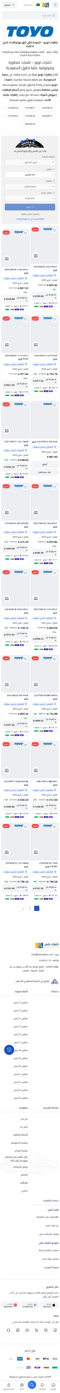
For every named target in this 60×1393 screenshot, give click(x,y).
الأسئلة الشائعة (20, 1135)
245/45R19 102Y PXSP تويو (45, 357)
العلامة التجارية (48, 156)
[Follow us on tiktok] (17, 1330)
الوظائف (24, 1183)
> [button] (23, 908)
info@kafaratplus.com (42, 954)
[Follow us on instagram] (45, 1330)
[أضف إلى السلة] (35, 255)
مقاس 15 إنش (21, 1026)
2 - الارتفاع (50, 180)
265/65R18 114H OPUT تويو (16, 271)
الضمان (24, 1175)
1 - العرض (50, 169)
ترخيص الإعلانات (20, 1167)
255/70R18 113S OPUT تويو (45, 611)
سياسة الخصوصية (19, 1143)
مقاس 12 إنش (21, 1002)
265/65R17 (47, 116)
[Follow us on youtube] (27, 1330)
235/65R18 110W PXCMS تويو (48, 865)
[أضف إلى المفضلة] (54, 230)
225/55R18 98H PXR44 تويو (45, 697)
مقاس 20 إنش (21, 1066)
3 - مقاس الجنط (48, 192)
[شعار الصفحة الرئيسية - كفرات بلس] (45, 5)
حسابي (24, 1190)
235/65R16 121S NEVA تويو (16, 865)
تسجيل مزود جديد (50, 1258)
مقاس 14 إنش (21, 1018)
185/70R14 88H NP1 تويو (46, 783)
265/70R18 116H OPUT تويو (45, 525)
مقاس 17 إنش (21, 1042)
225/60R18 (13, 108)
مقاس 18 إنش (21, 1050)
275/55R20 (13, 116)
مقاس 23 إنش (21, 1090)
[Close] (9, 1050)
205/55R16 (47, 108)
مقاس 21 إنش (21, 1074)
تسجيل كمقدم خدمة (49, 1250)
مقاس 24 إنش (21, 1098)
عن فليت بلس (52, 1225)
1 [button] (36, 908)
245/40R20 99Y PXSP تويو (17, 697)
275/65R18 (30, 116)
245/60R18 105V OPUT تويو (16, 611)
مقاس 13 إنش (21, 1010)
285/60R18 (30, 124)
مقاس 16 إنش (21, 1034)
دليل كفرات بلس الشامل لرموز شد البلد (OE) (16, 1159)
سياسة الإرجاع (21, 1150)
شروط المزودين (51, 1267)
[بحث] (32, 1385)
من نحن (24, 1119)
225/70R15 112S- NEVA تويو (16, 443)
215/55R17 (30, 108)
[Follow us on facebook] (55, 1330)
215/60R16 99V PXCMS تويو (16, 525)
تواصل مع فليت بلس (49, 1234)
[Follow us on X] (36, 1330)
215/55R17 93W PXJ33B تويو (16, 783)
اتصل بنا (24, 1127)
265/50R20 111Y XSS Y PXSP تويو (16, 357)
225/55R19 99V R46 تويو (44, 441)
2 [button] (30, 908)
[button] (55, 5)
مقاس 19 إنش (21, 1058)
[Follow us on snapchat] (8, 1330)
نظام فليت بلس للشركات (47, 1217)
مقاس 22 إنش (21, 1082)
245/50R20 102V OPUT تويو (45, 268)
